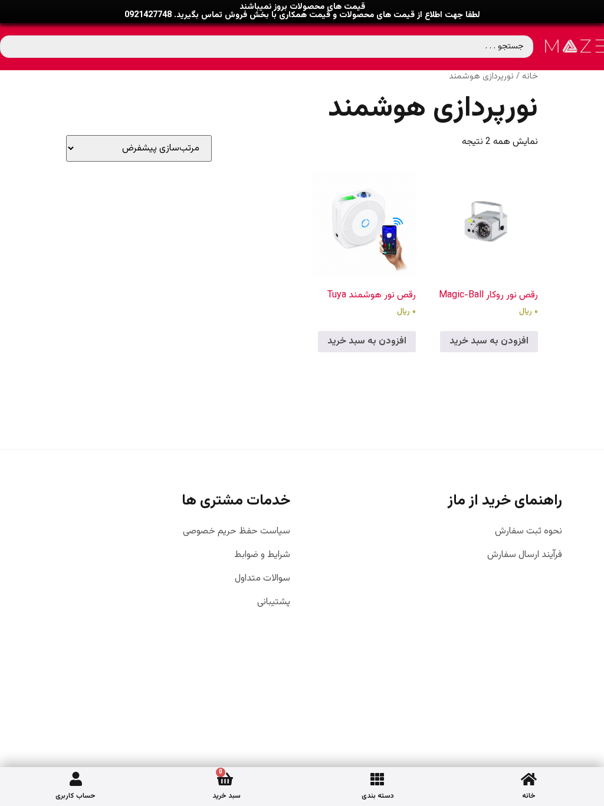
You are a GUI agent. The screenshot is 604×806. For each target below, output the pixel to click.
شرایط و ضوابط (262, 555)
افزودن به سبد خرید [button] (488, 341)
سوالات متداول (262, 579)
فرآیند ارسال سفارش (524, 555)
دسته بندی (378, 796)
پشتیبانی (273, 602)
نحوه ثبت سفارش (528, 532)
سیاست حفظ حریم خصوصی (236, 532)
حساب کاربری (75, 796)
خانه (529, 796)
